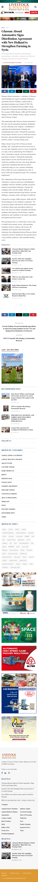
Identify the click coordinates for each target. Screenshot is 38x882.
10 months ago (29, 62)
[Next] (20, 304)
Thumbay (5, 567)
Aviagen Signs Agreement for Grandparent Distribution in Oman (22, 429)
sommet (25, 564)
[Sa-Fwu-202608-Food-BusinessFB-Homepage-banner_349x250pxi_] (19, 658)
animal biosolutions (8, 533)
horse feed (25, 546)
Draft (4, 475)
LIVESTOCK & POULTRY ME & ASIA (15, 878)
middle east (23, 553)
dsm (33, 536)
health (4, 546)
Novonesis (17, 557)
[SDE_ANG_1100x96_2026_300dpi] (19, 18)
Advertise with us (15, 873)
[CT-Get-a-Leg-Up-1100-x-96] (19, 12)
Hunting (5, 550)
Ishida (22, 550)
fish (32, 543)
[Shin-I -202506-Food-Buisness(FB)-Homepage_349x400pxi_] (19, 693)
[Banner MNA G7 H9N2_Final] (19, 602)
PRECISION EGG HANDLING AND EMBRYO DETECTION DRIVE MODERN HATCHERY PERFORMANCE (22, 418)
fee (10, 543)
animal (24, 529)
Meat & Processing (9, 498)
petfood (31, 557)
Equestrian (21, 539)
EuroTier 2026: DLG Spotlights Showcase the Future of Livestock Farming (22, 261)
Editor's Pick (7, 478)
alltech (17, 529)
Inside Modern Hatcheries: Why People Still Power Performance (24, 286)
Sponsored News (8, 513)
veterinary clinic (15, 567)
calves (4, 536)
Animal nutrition (21, 533)
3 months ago (16, 423)
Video (4, 517)
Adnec (4, 529)
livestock (29, 550)
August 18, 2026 (17, 289)
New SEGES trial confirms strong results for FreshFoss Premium (22, 269)
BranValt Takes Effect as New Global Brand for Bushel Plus (23, 295)
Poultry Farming (8, 509)
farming (5, 543)
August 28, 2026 (17, 255)
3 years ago (15, 402)
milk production (7, 557)
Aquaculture (7, 463)
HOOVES (11, 546)
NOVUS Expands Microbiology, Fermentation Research (21, 407)
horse (18, 546)
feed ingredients (23, 543)
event (28, 539)
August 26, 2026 (17, 265)
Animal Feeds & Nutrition (12, 455)
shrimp (18, 564)
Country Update (8, 467)
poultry (5, 560)
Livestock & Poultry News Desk (12, 62)
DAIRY (27, 536)
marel (4, 553)
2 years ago (15, 432)
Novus (24, 557)
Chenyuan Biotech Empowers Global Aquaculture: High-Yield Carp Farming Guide (23, 251)
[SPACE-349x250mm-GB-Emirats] (19, 630)
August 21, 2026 (17, 281)
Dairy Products (8, 471)
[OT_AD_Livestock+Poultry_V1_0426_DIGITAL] (19, 580)
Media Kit (5, 501)
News (7, 27)
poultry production (8, 564)
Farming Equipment (9, 486)
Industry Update (8, 490)
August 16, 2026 (17, 298)
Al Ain (11, 529)
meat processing (12, 553)
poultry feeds (13, 560)
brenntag (30, 533)
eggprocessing (11, 539)
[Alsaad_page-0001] (19, 729)
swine (31, 564)
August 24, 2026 (17, 272)
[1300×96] (19, 1)
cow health (19, 536)
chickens (11, 536)
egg (4, 539)
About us (4, 873)
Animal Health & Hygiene (12, 459)
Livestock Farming (9, 494)
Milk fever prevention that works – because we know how (23, 278)
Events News (7, 482)
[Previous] (17, 304)
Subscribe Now (27, 873)
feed (15, 543)
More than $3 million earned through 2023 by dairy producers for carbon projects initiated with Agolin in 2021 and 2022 (22, 397)
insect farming (14, 550)
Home (3, 27)
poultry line (23, 560)
